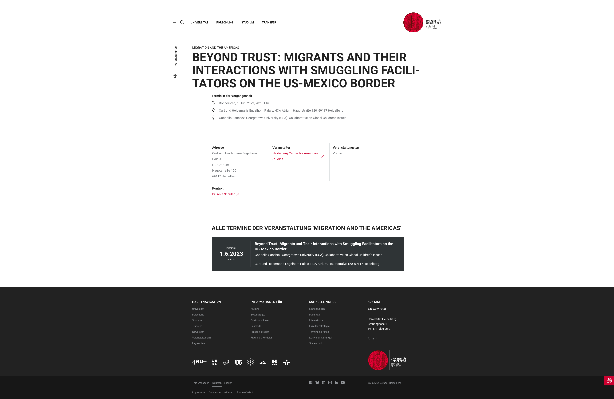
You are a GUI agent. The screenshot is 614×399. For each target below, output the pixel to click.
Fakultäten (315, 314)
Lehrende (256, 326)
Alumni (255, 308)
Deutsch (217, 382)
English (228, 382)
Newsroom (198, 331)
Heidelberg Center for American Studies (295, 156)
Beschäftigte (258, 314)
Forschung (224, 22)
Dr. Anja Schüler (223, 194)
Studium (247, 22)
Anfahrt (372, 338)
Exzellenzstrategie (319, 326)
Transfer (269, 22)
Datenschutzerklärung (221, 392)
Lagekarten (198, 343)
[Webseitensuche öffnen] (183, 22)
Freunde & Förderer (261, 337)
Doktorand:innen (260, 320)
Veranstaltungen (201, 337)
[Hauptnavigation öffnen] (176, 22)
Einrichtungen (317, 308)
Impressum (198, 392)
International (316, 320)
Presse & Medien (260, 331)
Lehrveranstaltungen (320, 337)
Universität (199, 22)
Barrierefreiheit (245, 392)
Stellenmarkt (316, 343)
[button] (219, 302)
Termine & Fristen (319, 331)
